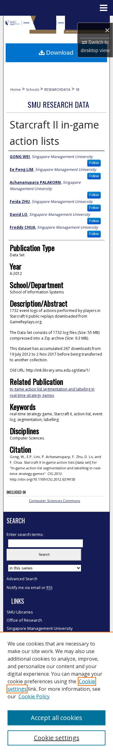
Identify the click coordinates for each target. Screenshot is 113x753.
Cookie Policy (34, 696)
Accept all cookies (56, 717)
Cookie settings (56, 738)
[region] (56, 692)
